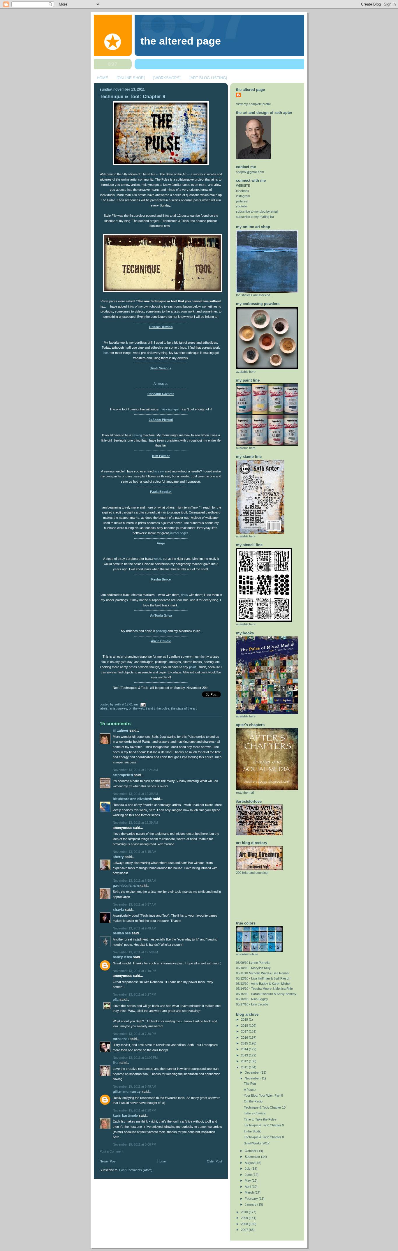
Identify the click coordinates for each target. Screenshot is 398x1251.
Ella (116, 1000)
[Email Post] (142, 704)
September (253, 1156)
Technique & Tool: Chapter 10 (265, 1107)
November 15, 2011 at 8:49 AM (134, 1086)
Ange (161, 543)
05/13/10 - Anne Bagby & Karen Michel (263, 983)
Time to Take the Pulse (260, 1119)
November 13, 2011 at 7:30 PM (134, 1033)
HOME (102, 78)
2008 (245, 1224)
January (251, 1204)
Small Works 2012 (257, 1143)
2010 (245, 1212)
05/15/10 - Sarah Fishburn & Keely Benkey (266, 994)
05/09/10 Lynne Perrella (253, 962)
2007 (245, 1229)
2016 (245, 1037)
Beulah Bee (122, 933)
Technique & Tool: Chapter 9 (132, 96)
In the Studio (252, 1131)
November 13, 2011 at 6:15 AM (134, 851)
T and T (150, 708)
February (252, 1198)
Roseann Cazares (160, 394)
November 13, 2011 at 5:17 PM (134, 994)
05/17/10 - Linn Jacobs (252, 1004)
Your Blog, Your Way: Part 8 (263, 1095)
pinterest (242, 201)
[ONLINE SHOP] (131, 78)
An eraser (160, 383)
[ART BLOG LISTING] (208, 78)
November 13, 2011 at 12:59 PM (135, 952)
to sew (159, 471)
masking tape (169, 409)
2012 (245, 1061)
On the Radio (253, 1101)
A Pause (250, 1089)
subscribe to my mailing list (255, 216)
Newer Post (108, 1161)
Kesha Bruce (161, 579)
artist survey (118, 708)
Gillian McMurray (127, 1092)
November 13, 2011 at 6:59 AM (134, 880)
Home (161, 1161)
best (106, 352)
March (250, 1192)
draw (184, 595)
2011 (245, 1067)
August (250, 1162)
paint (192, 667)
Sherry (118, 857)
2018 (245, 1025)
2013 (245, 1055)
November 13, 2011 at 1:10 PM (134, 971)
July (248, 1168)
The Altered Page (180, 41)
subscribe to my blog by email (257, 211)
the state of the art (184, 708)
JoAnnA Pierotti (161, 419)
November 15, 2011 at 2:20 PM (134, 1110)
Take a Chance (254, 1113)
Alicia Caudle (161, 641)
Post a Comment (111, 1151)
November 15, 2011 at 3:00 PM (134, 1144)
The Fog (250, 1083)
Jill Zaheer (120, 730)
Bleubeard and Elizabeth (132, 799)
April (248, 1186)
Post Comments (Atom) (135, 1170)
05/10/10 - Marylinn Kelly (253, 968)
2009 (245, 1218)
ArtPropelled (123, 775)
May (248, 1180)
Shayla (118, 910)
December (252, 1072)
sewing (137, 435)
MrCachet (121, 1039)
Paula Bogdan (161, 491)
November (252, 1078)
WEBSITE (243, 185)
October (251, 1151)
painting (161, 631)
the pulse (162, 708)
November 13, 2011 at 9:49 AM (134, 928)
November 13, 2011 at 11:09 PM (135, 1057)
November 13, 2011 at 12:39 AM (135, 793)
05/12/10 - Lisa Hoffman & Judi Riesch (263, 978)
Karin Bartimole (125, 1116)
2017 (245, 1031)
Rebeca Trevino (161, 327)
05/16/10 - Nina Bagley (252, 999)
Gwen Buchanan (126, 886)
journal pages (179, 533)
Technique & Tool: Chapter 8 (264, 1137)
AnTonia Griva (161, 615)
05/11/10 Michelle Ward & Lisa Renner (263, 973)
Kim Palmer (161, 456)
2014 (245, 1049)
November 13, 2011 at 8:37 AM (134, 904)
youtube (241, 206)
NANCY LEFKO (122, 957)
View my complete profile (253, 104)
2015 (245, 1043)
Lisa (116, 1063)
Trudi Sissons (160, 368)
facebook (242, 191)
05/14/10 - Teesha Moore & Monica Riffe (264, 988)
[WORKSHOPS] (167, 78)
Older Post (214, 1161)
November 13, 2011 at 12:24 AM (135, 770)
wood (157, 558)
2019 (245, 1019)
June (249, 1174)
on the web (136, 708)
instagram (243, 196)
